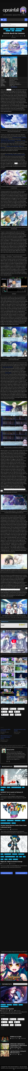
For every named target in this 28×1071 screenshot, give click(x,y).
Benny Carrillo (16, 36)
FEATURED (12, 29)
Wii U (6, 859)
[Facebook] (7, 761)
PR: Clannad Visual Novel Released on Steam (21, 873)
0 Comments (18, 1010)
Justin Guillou (13, 863)
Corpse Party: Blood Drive (8, 367)
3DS (2, 854)
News (8, 787)
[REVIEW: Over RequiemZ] (14, 994)
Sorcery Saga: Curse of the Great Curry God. (13, 141)
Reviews (8, 30)
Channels (6, 29)
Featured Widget (19, 29)
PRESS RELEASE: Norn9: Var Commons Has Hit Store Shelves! (6, 737)
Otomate (9, 747)
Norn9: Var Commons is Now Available (20, 730)
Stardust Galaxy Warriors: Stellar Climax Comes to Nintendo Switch (14, 826)
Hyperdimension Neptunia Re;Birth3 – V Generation (11, 140)
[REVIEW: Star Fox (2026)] (5, 1039)
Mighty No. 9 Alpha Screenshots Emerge (11, 861)
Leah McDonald (23, 1038)
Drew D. (20, 1054)
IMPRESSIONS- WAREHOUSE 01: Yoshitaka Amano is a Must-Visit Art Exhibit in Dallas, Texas (18, 1045)
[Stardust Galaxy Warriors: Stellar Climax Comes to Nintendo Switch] (14, 810)
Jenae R (11, 1010)
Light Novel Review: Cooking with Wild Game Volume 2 (18, 1051)
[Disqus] (14, 893)
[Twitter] (9, 761)
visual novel (20, 747)
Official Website (14, 87)
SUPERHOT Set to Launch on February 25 (12, 792)
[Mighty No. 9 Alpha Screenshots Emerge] (14, 844)
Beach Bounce (8, 373)
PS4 (24, 856)
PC (23, 787)
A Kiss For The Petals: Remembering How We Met (15, 154)
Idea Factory (9, 745)
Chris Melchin (13, 794)
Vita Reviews (18, 30)
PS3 (20, 856)
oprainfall (5, 747)
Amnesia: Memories (16, 137)
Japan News (17, 820)
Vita (13, 30)
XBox (2, 790)
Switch (13, 823)
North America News (16, 787)
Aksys (6, 745)
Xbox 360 (15, 859)
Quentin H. (21, 1048)
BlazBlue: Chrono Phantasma (12, 146)
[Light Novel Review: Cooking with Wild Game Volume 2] (5, 1053)
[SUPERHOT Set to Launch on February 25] (14, 777)
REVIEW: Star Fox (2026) (15, 1036)
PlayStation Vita (15, 747)
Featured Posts (7, 984)
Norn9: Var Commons (17, 745)
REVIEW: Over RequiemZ (7, 1009)
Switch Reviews (4, 1006)
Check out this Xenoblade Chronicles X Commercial (7, 873)
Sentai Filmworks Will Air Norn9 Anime (5, 730)
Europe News (10, 820)
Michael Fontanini (14, 829)
